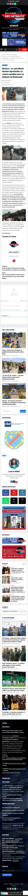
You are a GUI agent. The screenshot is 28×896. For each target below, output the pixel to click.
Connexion (24, 301)
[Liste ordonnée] (9, 310)
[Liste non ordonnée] (11, 310)
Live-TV (24, 49)
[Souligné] (5, 310)
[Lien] (16, 310)
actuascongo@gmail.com (12, 758)
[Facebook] (8, 4)
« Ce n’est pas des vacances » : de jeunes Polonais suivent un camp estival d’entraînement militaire (13, 377)
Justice (12, 576)
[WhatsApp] (15, 4)
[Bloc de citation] (12, 310)
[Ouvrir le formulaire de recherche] (16, 49)
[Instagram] (13, 4)
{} (17, 310)
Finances (17, 884)
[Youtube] (10, 4)
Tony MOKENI (18, 838)
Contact (14, 885)
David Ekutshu (20, 851)
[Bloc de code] (14, 310)
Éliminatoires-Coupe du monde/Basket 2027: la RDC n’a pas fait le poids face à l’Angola (6, 589)
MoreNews (10, 894)
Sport (12, 585)
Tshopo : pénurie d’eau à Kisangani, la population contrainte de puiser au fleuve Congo (13, 352)
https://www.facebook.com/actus (11, 772)
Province (5, 634)
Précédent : (14, 268)
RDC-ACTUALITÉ (7, 80)
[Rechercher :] (11, 411)
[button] (1, 49)
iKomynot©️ (15, 860)
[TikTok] (18, 4)
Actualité (14, 25)
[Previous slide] (23, 564)
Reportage (5, 65)
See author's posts (14, 256)
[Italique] (4, 310)
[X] (20, 4)
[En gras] (2, 310)
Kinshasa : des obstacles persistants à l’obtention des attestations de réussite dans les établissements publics (13, 402)
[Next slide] (25, 564)
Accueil (6, 884)
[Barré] (7, 310)
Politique (11, 884)
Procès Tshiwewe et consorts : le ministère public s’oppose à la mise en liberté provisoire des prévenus (6, 580)
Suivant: (13, 275)
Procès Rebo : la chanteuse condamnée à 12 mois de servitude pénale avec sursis (6, 598)
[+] (19, 310)
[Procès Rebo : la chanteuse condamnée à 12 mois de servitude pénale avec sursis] (14, 702)
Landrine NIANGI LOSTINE (12, 840)
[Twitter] (14, 482)
